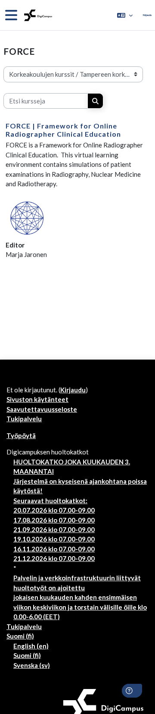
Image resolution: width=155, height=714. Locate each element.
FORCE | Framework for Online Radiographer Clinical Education (63, 130)
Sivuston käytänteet (37, 399)
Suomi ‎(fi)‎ (20, 636)
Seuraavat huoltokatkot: (50, 500)
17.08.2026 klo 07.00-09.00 (54, 520)
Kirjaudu (147, 14)
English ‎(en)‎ (31, 646)
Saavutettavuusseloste (41, 409)
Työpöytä (21, 435)
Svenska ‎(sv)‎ (31, 665)
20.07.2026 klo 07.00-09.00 (54, 510)
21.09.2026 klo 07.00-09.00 (54, 529)
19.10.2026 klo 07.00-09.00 (54, 539)
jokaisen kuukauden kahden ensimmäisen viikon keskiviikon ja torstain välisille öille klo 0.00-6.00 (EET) (80, 606)
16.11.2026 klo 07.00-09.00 (54, 549)
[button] (125, 15)
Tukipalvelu (24, 419)
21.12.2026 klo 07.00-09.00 (54, 558)
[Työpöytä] (37, 15)
